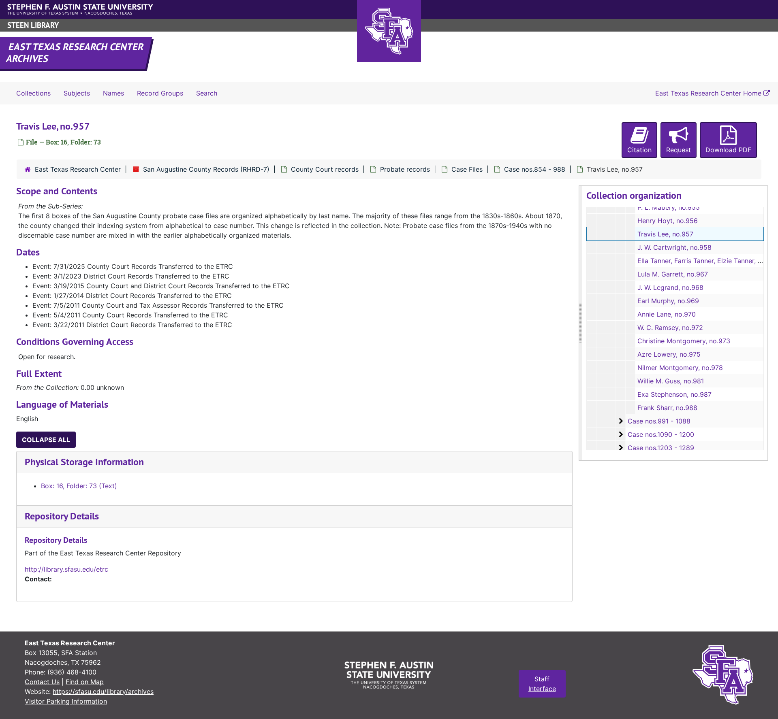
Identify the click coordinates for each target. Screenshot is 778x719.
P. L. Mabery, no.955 (668, 207)
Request (678, 150)
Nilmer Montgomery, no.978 (680, 368)
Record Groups (160, 93)
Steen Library (33, 25)
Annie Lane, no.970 (666, 314)
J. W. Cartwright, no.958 (674, 247)
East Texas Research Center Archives (75, 52)
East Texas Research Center (78, 169)
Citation (639, 150)
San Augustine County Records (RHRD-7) (206, 169)
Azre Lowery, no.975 (669, 354)
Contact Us (42, 682)
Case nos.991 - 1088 (659, 421)
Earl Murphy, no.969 (668, 301)
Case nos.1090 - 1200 (661, 434)
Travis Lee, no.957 (665, 234)
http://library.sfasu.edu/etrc (66, 569)
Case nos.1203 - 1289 (661, 448)
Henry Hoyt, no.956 (667, 221)
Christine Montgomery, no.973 (683, 341)
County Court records (325, 169)
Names (113, 93)
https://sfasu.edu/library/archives (103, 691)
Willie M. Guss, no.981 (670, 381)
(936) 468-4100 (71, 672)
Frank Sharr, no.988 (667, 408)
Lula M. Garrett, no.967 (672, 274)
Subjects (77, 93)
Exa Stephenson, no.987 (674, 394)
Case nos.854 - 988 (534, 169)
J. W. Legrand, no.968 (670, 287)
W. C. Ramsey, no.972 (670, 327)
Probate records (405, 169)
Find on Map (85, 682)
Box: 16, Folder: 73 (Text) (79, 486)
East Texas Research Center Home (709, 93)
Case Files (467, 169)
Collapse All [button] (46, 440)
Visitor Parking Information (66, 701)
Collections (33, 93)
